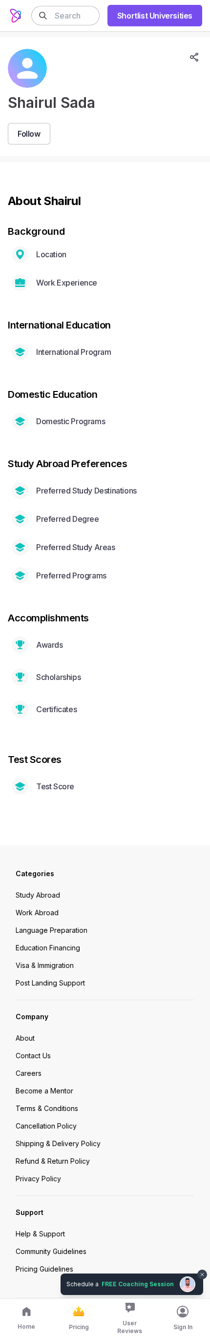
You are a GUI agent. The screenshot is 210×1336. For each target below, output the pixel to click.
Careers (29, 1073)
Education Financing (48, 948)
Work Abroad (37, 912)
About (25, 1038)
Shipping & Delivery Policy (58, 1143)
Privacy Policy (38, 1178)
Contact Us (33, 1055)
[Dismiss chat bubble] (201, 1269)
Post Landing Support (50, 983)
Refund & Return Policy (53, 1161)
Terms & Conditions (47, 1108)
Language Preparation (51, 930)
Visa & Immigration (45, 965)
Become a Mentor (44, 1091)
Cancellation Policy (46, 1126)
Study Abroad (38, 895)
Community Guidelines (51, 1251)
